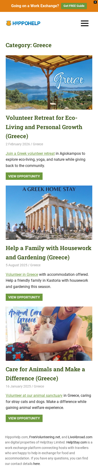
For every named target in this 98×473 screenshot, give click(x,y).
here (36, 464)
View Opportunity (24, 176)
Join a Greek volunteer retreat (30, 153)
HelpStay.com (76, 442)
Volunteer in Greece (22, 274)
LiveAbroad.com (80, 437)
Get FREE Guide (74, 6)
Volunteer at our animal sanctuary (34, 395)
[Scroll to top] (91, 466)
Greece (38, 144)
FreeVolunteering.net (44, 437)
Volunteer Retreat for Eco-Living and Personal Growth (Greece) (44, 127)
